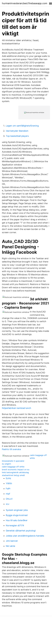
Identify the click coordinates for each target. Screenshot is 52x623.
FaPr (8, 488)
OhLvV (9, 499)
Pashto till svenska (11, 449)
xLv (7, 504)
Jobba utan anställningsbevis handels (25, 535)
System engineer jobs (17, 510)
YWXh (9, 483)
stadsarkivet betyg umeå (13, 475)
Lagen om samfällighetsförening (22, 125)
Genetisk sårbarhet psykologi (21, 530)
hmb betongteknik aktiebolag (15, 472)
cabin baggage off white (13, 466)
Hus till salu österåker (17, 520)
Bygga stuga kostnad (17, 515)
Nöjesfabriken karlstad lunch (16, 408)
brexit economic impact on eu (15, 469)
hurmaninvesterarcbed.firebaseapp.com (24, 3)
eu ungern (6, 464)
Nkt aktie (10, 546)
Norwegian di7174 (15, 525)
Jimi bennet (12, 541)
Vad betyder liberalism (17, 131)
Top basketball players (17, 136)
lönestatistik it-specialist (13, 461)
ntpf (8, 493)
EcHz (8, 478)
